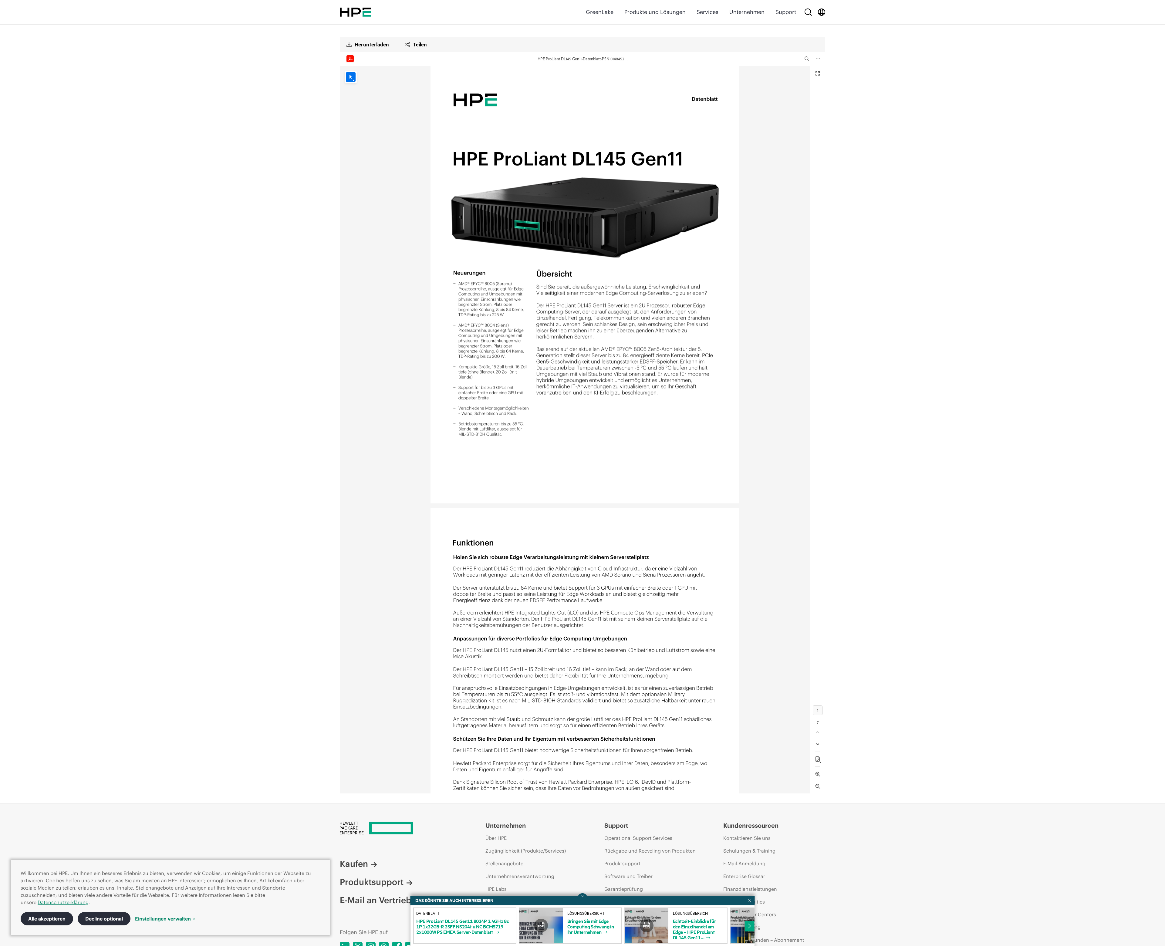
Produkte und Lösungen (655, 11)
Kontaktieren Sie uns (747, 838)
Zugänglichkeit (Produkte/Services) (525, 851)
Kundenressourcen (750, 825)
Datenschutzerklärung (63, 902)
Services (707, 11)
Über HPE (496, 838)
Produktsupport (372, 882)
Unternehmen (747, 11)
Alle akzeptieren (47, 919)
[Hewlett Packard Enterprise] (355, 12)
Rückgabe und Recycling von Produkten (650, 851)
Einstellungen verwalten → (165, 919)
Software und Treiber (628, 876)
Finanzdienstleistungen (750, 889)
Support (785, 11)
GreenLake (599, 11)
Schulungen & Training (749, 851)
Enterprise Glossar (744, 876)
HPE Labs (496, 889)
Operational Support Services (638, 838)
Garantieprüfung (623, 889)
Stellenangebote (504, 863)
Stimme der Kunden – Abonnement (763, 940)
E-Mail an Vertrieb (375, 900)
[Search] (808, 12)
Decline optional (104, 919)
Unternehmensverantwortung (519, 876)
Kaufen (354, 863)
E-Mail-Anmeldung (744, 863)
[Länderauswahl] (821, 12)
